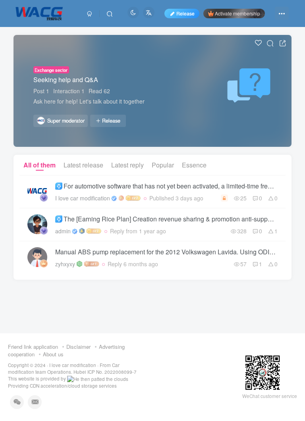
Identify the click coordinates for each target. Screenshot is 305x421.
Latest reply (127, 164)
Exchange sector (51, 70)
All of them (39, 164)
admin (63, 231)
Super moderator (66, 120)
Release (111, 120)
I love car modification (82, 198)
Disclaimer (78, 346)
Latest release (83, 164)
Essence (194, 164)
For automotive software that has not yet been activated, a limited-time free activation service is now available (171, 185)
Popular (163, 164)
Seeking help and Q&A (65, 79)
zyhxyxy (65, 264)
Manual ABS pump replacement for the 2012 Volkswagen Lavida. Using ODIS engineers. (166, 251)
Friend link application (33, 346)
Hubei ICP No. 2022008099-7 (105, 372)
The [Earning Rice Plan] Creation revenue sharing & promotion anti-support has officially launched (171, 218)
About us (53, 354)
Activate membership (237, 13)
